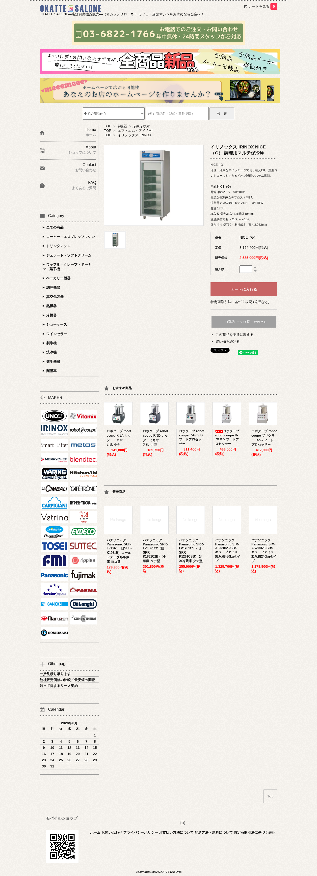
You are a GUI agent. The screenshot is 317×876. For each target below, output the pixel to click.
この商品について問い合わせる (243, 322)
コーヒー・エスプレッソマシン (70, 237)
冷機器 (122, 126)
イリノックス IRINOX (134, 135)
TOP (107, 126)
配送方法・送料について (214, 832)
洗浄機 (51, 352)
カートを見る (261, 6)
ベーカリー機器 (58, 278)
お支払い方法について (176, 832)
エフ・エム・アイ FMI (135, 131)
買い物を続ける (227, 341)
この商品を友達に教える (234, 335)
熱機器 (51, 306)
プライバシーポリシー (140, 832)
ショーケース (56, 324)
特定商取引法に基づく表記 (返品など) (240, 302)
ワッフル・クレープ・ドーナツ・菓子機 (67, 266)
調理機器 (53, 287)
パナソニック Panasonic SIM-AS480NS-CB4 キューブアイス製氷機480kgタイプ (227, 550)
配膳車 (51, 371)
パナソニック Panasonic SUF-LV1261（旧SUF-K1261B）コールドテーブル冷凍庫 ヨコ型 (119, 551)
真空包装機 (55, 297)
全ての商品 (55, 227)
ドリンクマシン (58, 246)
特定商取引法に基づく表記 (254, 832)
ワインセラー (56, 334)
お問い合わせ (112, 832)
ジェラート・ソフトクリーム (68, 255)
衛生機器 (53, 362)
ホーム (95, 832)
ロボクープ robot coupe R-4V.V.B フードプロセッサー (191, 437)
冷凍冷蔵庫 (141, 126)
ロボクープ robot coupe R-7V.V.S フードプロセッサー (227, 437)
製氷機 (51, 343)
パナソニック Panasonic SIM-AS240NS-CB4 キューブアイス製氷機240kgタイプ (263, 550)
